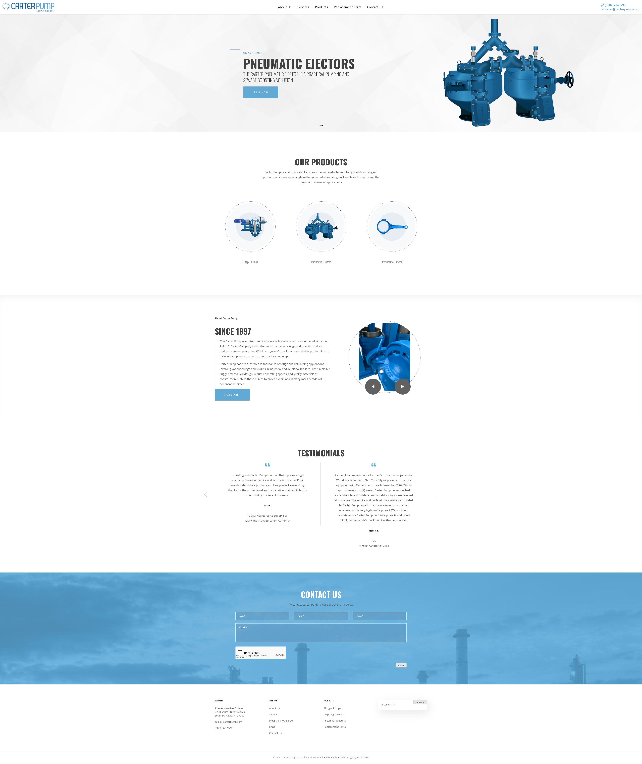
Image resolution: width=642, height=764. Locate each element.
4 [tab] (325, 128)
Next (403, 387)
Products (321, 7)
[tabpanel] (321, 73)
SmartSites (362, 757)
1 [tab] (318, 128)
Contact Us (375, 7)
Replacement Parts (347, 7)
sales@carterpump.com (622, 9)
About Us (285, 7)
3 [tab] (322, 128)
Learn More (261, 92)
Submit (401, 665)
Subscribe (420, 702)
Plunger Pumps (332, 708)
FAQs (272, 726)
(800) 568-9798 (615, 5)
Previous (373, 387)
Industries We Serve (281, 720)
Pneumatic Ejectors (335, 720)
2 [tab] (320, 128)
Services (303, 7)
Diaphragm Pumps (334, 714)
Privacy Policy (331, 757)
